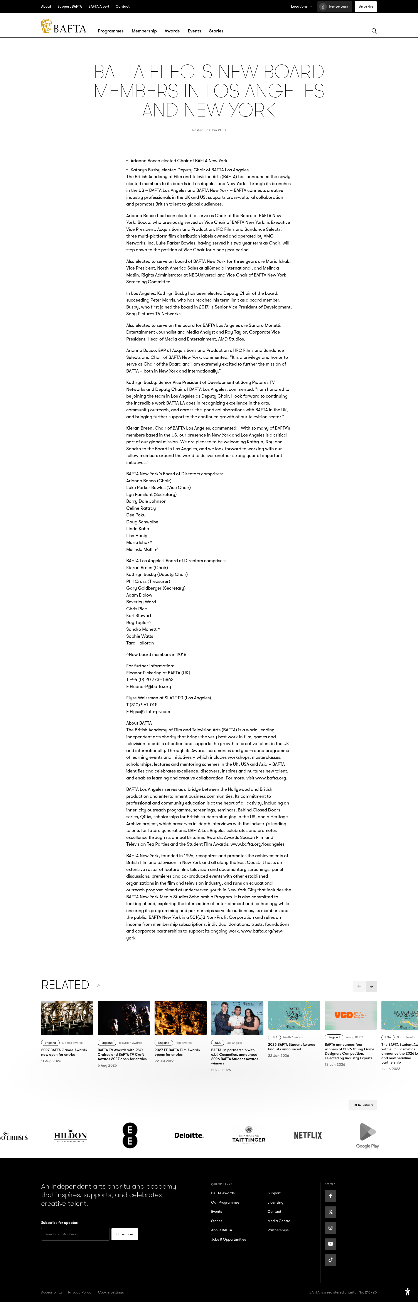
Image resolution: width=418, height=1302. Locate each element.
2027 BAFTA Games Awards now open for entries (62, 1010)
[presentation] (359, 986)
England (50, 1042)
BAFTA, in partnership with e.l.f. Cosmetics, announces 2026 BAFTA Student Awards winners (235, 1014)
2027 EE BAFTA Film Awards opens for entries (180, 1007)
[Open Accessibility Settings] (407, 1292)
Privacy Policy (79, 1292)
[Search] (374, 31)
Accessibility (51, 1292)
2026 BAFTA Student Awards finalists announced (288, 1010)
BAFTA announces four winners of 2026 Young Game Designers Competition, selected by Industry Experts (350, 1017)
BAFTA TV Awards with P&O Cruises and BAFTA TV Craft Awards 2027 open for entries (121, 1014)
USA (218, 1042)
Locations (299, 6)
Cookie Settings (111, 1292)
